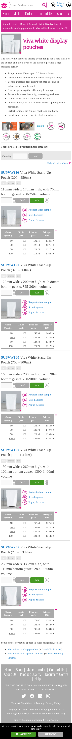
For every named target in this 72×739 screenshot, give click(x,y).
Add (37, 200)
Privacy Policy (53, 703)
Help (37, 679)
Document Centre (56, 674)
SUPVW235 (10, 547)
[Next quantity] (14, 199)
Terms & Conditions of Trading (27, 703)
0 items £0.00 (60, 5)
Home (8, 669)
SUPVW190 (10, 450)
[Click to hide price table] (56, 230)
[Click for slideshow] (11, 216)
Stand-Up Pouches (51, 649)
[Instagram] (48, 696)
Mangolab (27, 720)
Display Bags (18, 24)
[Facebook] (32, 696)
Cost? (36, 156)
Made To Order (22, 13)
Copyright (13, 709)
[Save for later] (47, 200)
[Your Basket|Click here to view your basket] (54, 5)
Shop (6, 13)
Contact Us (45, 13)
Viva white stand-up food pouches (26, 653)
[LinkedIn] (40, 696)
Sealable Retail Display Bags (44, 24)
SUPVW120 (10, 265)
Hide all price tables (57, 163)
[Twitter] (24, 696)
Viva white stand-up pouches (23, 649)
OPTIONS (50, 734)
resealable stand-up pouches (17, 28)
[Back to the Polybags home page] (4, 5)
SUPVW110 (10, 173)
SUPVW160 (10, 357)
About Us (63, 13)
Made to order (36, 669)
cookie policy (37, 726)
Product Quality (30, 674)
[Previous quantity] (14, 202)
